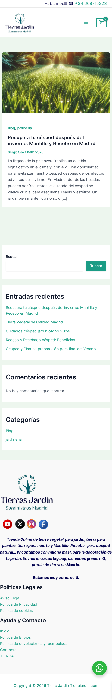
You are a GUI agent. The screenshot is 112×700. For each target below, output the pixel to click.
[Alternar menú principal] (86, 22)
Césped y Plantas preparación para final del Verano (51, 348)
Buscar (12, 256)
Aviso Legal (10, 598)
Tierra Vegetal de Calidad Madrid (34, 322)
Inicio (4, 631)
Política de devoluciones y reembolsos (33, 643)
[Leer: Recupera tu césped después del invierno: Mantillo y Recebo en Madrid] (56, 82)
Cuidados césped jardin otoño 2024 (38, 331)
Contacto (8, 650)
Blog (11, 128)
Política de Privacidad (18, 604)
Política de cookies (16, 610)
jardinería (24, 128)
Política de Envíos (16, 637)
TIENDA (7, 656)
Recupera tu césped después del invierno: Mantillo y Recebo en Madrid (52, 140)
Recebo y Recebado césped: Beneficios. (41, 340)
